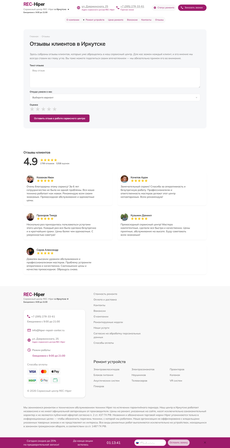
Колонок (175, 374)
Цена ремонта (115, 19)
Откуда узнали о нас (41, 92)
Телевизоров (139, 380)
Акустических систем (107, 380)
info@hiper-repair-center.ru (48, 330)
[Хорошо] (49, 109)
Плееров (99, 386)
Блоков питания (103, 374)
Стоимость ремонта (105, 293)
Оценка (34, 105)
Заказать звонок (194, 7)
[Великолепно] (54, 109)
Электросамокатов (143, 369)
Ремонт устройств (95, 19)
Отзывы (159, 19)
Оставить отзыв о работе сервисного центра (59, 118)
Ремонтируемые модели (108, 322)
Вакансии (132, 19)
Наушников (139, 374)
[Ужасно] (32, 109)
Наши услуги (101, 327)
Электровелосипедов (106, 369)
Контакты (146, 19)
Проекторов (177, 369)
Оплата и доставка (105, 299)
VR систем (176, 380)
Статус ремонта (166, 7)
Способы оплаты (104, 342)
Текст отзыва (37, 65)
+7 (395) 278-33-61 (132, 6)
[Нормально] (43, 109)
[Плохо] (37, 109)
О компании (72, 19)
